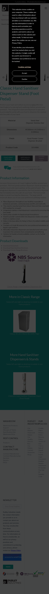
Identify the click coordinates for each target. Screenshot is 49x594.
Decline (24, 79)
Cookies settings (24, 67)
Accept (24, 73)
